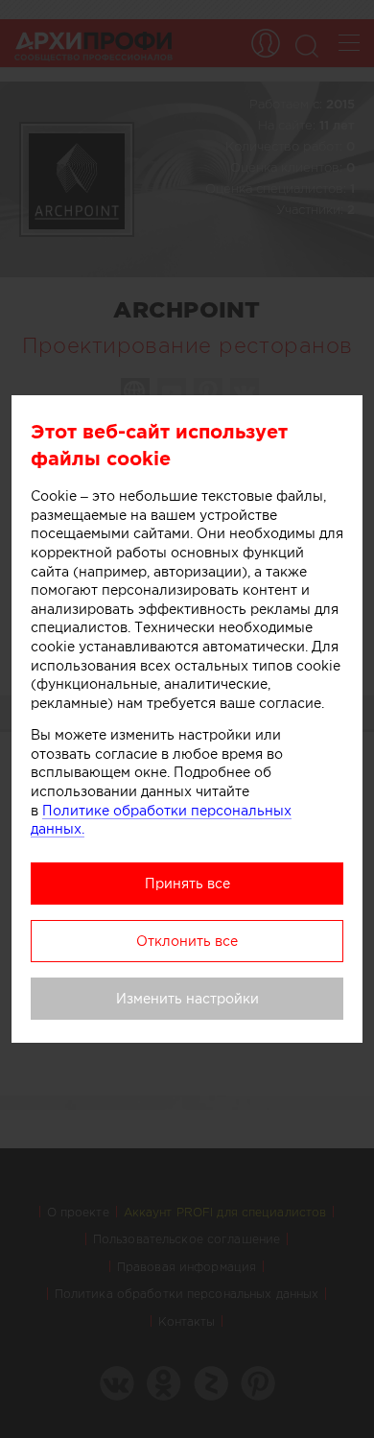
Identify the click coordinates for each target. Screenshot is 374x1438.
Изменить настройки (187, 998)
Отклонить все (187, 941)
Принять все (187, 883)
